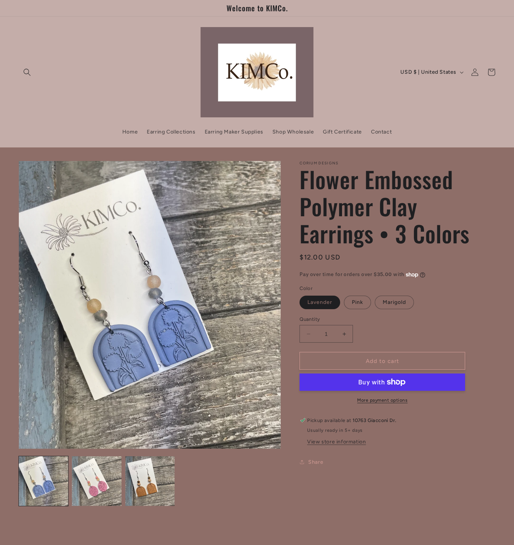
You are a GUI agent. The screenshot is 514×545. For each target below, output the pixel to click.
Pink (357, 302)
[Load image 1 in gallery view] (43, 481)
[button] (27, 72)
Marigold (394, 302)
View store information (336, 442)
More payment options (382, 400)
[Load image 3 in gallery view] (150, 481)
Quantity (310, 319)
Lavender (319, 302)
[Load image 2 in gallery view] (96, 481)
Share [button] (315, 462)
